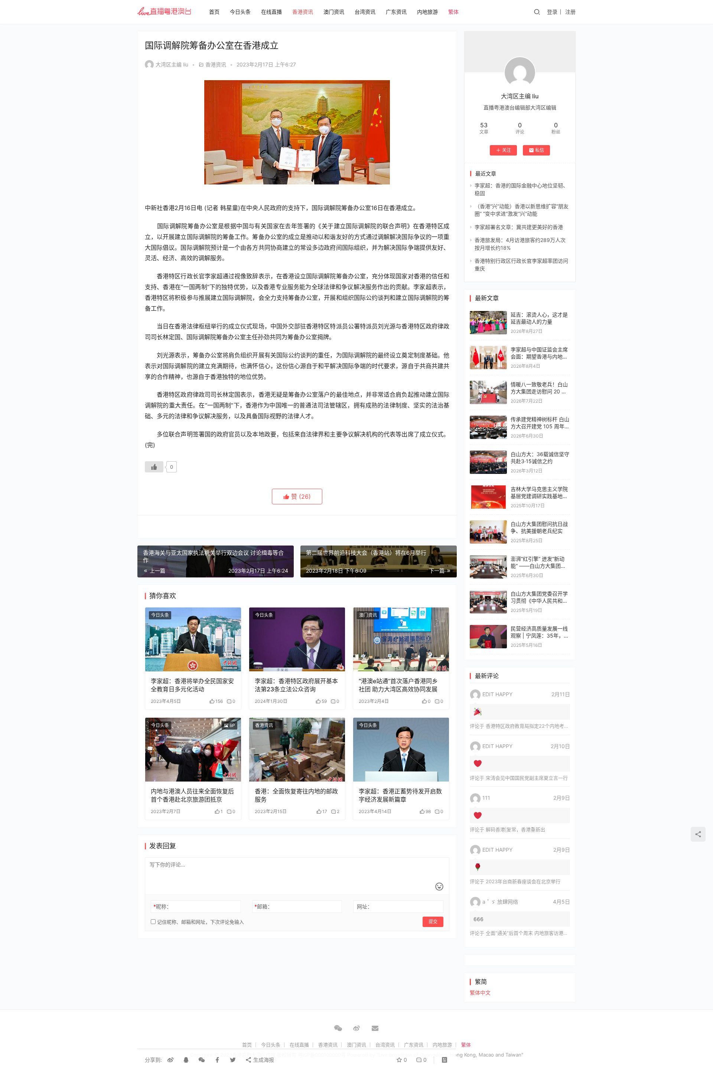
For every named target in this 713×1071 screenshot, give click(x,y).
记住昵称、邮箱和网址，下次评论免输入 (200, 922)
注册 (570, 12)
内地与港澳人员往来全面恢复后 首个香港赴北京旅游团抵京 (192, 795)
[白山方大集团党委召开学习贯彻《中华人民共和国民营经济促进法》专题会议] (488, 593)
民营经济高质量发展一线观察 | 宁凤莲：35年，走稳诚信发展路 (540, 635)
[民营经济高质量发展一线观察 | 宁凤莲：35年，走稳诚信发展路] (488, 628)
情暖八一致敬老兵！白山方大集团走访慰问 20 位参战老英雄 (539, 391)
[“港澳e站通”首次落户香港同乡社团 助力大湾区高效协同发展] (401, 639)
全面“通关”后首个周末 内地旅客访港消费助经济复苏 (541, 933)
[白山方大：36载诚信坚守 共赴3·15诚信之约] (488, 454)
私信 (539, 150)
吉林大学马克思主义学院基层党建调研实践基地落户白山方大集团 (539, 496)
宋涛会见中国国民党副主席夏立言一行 (527, 778)
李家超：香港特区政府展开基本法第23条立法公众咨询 (296, 685)
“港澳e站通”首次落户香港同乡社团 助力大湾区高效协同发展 (398, 685)
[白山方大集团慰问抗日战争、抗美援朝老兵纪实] (488, 524)
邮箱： (263, 906)
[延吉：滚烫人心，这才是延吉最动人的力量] (488, 314)
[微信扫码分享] (202, 1059)
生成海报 (263, 1060)
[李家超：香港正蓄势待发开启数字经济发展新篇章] (401, 750)
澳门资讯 (333, 12)
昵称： (162, 906)
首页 (214, 12)
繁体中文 (480, 992)
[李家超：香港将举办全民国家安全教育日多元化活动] (193, 639)
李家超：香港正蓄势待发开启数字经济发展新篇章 (400, 795)
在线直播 (271, 12)
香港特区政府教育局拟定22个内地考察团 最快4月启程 (544, 726)
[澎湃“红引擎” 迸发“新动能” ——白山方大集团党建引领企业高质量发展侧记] (488, 559)
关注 (506, 150)
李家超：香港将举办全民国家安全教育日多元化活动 (192, 685)
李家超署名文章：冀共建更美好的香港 (519, 227)
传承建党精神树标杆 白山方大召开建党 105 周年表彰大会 (540, 426)
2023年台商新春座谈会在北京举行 (523, 881)
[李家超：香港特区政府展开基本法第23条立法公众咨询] (297, 639)
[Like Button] (154, 466)
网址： (364, 906)
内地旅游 (427, 12)
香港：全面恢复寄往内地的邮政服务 (296, 795)
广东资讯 (396, 12)
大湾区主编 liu (172, 64)
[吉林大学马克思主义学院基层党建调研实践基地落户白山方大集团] (488, 489)
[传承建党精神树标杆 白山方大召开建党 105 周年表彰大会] (488, 419)
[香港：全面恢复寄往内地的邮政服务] (297, 750)
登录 (552, 12)
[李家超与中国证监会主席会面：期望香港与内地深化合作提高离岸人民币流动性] (488, 349)
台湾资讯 (365, 12)
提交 (433, 921)
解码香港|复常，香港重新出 (515, 829)
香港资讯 (302, 12)
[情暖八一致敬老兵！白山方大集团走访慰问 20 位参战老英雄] (488, 384)
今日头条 (240, 12)
